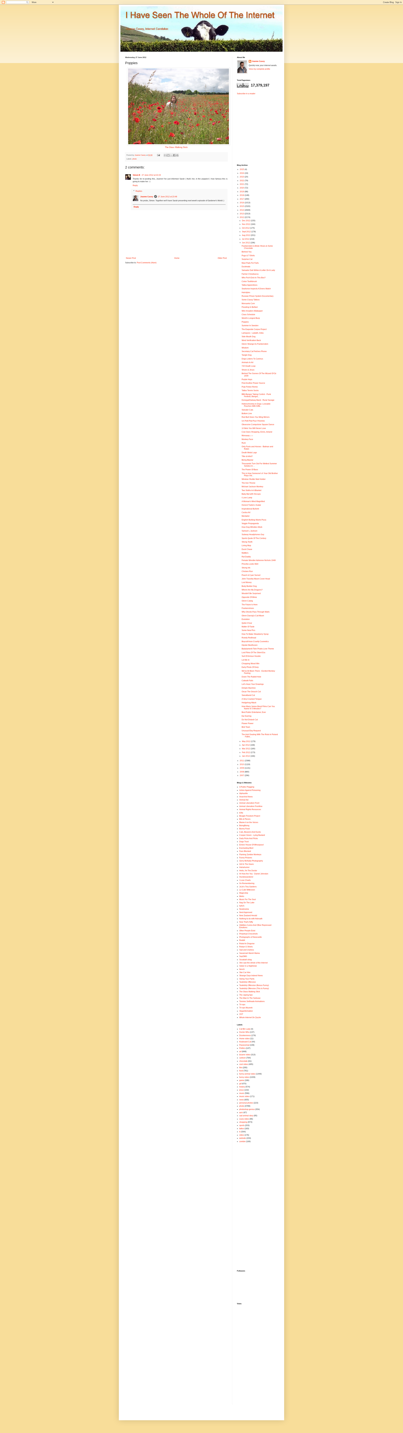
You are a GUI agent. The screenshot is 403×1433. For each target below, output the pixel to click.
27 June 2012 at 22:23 (151, 175)
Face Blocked (245, 851)
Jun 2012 (246, 243)
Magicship (243, 893)
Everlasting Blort (246, 848)
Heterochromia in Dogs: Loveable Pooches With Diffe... (256, 405)
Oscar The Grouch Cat (251, 691)
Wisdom (245, 348)
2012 (242, 217)
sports (241, 1125)
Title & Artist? (247, 456)
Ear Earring (246, 716)
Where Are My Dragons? (252, 590)
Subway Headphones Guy (253, 534)
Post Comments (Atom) (146, 263)
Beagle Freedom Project (249, 816)
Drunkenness (245, 1035)
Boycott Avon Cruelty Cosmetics (255, 641)
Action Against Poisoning (250, 790)
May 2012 (246, 741)
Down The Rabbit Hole (251, 677)
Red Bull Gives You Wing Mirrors (256, 417)
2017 (242, 199)
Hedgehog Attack (249, 703)
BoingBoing (244, 825)
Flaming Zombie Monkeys (250, 854)
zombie (242, 1141)
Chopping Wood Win (250, 663)
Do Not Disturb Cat (250, 720)
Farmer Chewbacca (250, 274)
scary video (244, 1119)
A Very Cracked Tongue (252, 699)
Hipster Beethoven (250, 645)
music (241, 1093)
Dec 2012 (246, 221)
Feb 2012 (246, 752)
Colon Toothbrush (249, 281)
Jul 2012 (246, 239)
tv (240, 1132)
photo (134, 159)
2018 (242, 195)
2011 (242, 761)
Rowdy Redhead (249, 638)
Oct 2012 (246, 228)
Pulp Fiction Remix (250, 387)
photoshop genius (247, 1109)
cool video (243, 1064)
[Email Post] (158, 155)
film (240, 1067)
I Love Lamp (247, 498)
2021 (242, 184)
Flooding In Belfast (250, 307)
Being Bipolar (247, 460)
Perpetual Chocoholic (248, 934)
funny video (244, 1077)
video (241, 1135)
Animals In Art (247, 362)
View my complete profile (259, 69)
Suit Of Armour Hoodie (251, 656)
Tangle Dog (247, 355)
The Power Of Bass (250, 469)
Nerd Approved (245, 912)
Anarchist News (246, 797)
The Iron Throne (248, 483)
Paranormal (244, 1045)
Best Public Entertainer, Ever (254, 712)
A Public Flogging (246, 787)
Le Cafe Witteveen (247, 890)
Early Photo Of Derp (250, 667)
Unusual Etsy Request (251, 731)
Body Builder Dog (249, 586)
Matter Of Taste (248, 627)
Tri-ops (242, 1004)
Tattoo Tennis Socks (250, 390)
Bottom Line (247, 413)
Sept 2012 (246, 232)
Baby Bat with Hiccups (251, 494)
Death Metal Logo (249, 452)
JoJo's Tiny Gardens (248, 887)
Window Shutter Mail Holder (254, 479)
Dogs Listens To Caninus (252, 359)
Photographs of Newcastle (250, 937)
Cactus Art (246, 512)
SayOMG (243, 956)
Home (176, 258)
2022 (242, 180)
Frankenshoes (248, 608)
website (242, 1138)
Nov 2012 (246, 224)
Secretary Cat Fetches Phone (254, 351)
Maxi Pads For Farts (250, 263)
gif (240, 1084)
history (242, 1087)
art (240, 1051)
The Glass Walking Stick (176, 147)
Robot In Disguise (247, 943)
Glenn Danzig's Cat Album (253, 616)
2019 (242, 192)
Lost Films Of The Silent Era (253, 652)
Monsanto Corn (248, 303)
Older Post (222, 258)
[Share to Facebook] (174, 155)
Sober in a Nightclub (248, 966)
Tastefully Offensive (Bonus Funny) (254, 985)
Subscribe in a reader (246, 93)
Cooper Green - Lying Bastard (252, 835)
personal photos (246, 1103)
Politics (242, 1048)
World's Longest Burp (251, 318)
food (241, 1071)
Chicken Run (247, 571)
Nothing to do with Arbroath (250, 919)
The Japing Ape (246, 995)
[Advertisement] (256, 127)
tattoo (241, 1128)
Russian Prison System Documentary (257, 296)
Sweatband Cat (248, 695)
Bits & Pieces (244, 819)
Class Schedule (248, 314)
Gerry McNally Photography (251, 861)
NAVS (241, 906)
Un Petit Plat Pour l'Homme (253, 421)
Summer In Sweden (250, 325)
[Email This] (165, 155)
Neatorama (244, 909)
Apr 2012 (246, 745)
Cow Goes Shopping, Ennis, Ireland (257, 432)
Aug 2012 (246, 235)
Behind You (247, 252)
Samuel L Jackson (249, 531)
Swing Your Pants (246, 979)
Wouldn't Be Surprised (251, 593)
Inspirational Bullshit (250, 509)
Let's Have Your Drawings (253, 684)
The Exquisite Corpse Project (254, 329)
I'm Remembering (246, 883)
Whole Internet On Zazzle (250, 1017)
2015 (242, 206)
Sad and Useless (246, 950)
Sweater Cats (247, 410)
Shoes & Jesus (248, 370)
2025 (242, 169)
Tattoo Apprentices (249, 285)
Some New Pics (248, 630)
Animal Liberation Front (249, 803)
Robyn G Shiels (246, 947)
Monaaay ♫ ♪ (247, 435)
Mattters (245, 553)
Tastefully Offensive (247, 982)
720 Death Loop (248, 366)
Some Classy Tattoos (251, 300)
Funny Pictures (245, 858)
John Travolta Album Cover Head (256, 579)
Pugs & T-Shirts (248, 255)
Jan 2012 (246, 756)
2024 (242, 173)
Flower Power (247, 723)
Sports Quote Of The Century (254, 538)
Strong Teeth (247, 542)
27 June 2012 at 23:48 (167, 197)
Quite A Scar (247, 623)
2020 (242, 188)
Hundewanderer (246, 877)
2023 (242, 177)
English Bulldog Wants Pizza (254, 520)
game (241, 1080)
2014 (242, 210)
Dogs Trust (244, 842)
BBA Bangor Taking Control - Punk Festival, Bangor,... (256, 395)
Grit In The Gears (246, 864)
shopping (243, 1122)
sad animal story (246, 1116)
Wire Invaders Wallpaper (252, 311)
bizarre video (244, 1055)
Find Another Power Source (253, 383)
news (241, 1100)
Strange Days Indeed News (251, 975)
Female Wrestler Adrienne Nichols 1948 (259, 560)
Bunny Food (244, 829)
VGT (241, 1014)
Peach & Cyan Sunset (251, 575)
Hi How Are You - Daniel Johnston (253, 874)
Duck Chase (247, 549)
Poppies (245, 322)
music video (244, 1096)
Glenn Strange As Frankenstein (255, 344)
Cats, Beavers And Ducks (250, 832)
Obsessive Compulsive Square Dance (258, 424)
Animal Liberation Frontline (250, 806)
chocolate (243, 1061)
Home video (244, 1038)
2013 (242, 214)
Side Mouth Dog (248, 336)
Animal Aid (243, 800)
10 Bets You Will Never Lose (254, 428)
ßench (242, 969)
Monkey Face (247, 439)
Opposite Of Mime (249, 597)
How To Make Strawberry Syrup (255, 634)
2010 (242, 764)
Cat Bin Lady (244, 1029)
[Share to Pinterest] (177, 155)
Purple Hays (247, 379)
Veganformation (246, 1011)
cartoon (242, 1058)
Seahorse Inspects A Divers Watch (256, 289)
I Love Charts (245, 880)
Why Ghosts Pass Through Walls (256, 612)
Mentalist (245, 516)
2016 (242, 203)
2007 (242, 775)
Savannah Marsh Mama (249, 953)
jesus (241, 1090)
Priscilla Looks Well (250, 564)
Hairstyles (246, 292)
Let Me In (246, 660)
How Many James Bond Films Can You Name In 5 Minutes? (258, 707)
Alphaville (243, 793)
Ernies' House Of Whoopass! (251, 845)
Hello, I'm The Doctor (248, 871)
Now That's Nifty (246, 922)
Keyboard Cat (245, 1042)
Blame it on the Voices (248, 822)
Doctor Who (244, 1032)
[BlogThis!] (168, 155)
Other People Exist (247, 931)
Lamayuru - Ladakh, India (253, 333)
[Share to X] (171, 155)
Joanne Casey (140, 155)
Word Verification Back (251, 340)
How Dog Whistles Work (252, 527)
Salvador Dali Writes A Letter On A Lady (258, 270)
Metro (241, 896)
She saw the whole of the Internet (253, 963)
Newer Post (131, 258)
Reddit (242, 940)
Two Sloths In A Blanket (251, 490)
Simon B (137, 175)
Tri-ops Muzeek (246, 1008)
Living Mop (246, 545)
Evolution (246, 619)
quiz (241, 1112)
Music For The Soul (247, 899)
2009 (242, 768)
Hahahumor (244, 867)
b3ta (241, 813)
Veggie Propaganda (250, 523)
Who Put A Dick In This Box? (254, 278)
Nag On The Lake (246, 902)
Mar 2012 (246, 749)
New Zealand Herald (248, 915)
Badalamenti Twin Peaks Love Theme (258, 649)
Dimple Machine (249, 688)
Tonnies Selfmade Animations (252, 1001)
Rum (244, 443)
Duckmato (246, 267)
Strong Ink (246, 568)
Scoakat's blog (245, 960)
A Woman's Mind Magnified (253, 501)
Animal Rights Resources (250, 809)
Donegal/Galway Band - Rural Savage (258, 400)
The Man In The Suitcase (250, 998)
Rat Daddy (246, 557)
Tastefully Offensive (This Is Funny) (254, 988)
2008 (242, 772)
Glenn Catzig (247, 601)
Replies (139, 191)
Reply (135, 185)
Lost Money (247, 582)
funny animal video (247, 1074)
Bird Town (246, 727)
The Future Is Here (250, 605)
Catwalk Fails (247, 680)
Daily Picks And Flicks (248, 838)
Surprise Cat (247, 259)
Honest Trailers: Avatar (251, 505)
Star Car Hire (244, 972)
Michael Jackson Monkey (252, 486)
